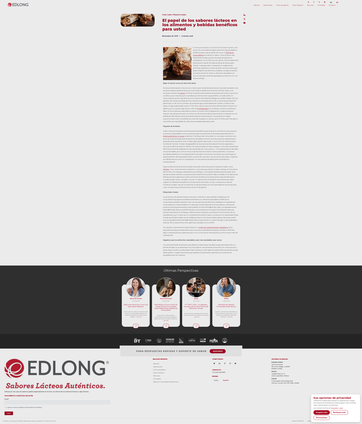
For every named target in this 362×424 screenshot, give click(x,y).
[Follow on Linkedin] (308, 2)
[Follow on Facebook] (314, 2)
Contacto (332, 5)
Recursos (310, 5)
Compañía (321, 5)
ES (337, 2)
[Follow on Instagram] (319, 2)
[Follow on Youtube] (325, 2)
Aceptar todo (321, 412)
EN (331, 2)
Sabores (257, 5)
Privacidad (334, 408)
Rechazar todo (339, 412)
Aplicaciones (267, 5)
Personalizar (321, 418)
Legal (341, 408)
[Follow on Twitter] (303, 2)
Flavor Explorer (297, 5)
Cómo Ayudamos (282, 5)
